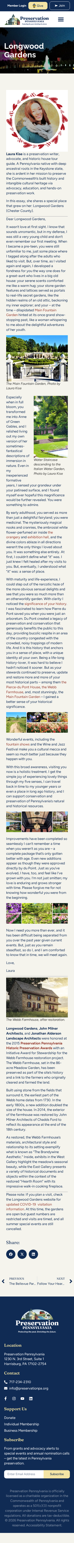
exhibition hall (38, 537)
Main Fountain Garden (23, 697)
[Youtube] (22, 1398)
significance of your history (45, 604)
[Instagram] (14, 1398)
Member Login (16, 5)
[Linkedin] (31, 1398)
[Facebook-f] (5, 1398)
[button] (61, 19)
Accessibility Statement (43, 1525)
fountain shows (18, 744)
